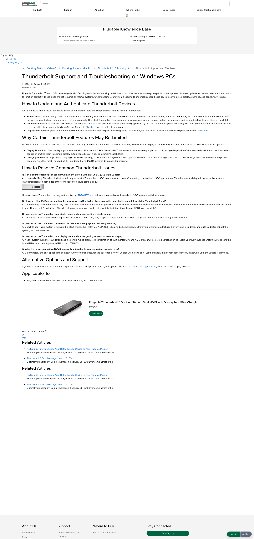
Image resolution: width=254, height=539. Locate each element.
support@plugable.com (209, 10)
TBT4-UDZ (83, 195)
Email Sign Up (168, 533)
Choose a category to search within (147, 36)
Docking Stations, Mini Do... (77, 68)
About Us (99, 10)
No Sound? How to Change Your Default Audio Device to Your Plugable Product (67, 349)
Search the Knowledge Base (73, 36)
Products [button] (37, 10)
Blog (24, 537)
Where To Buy (133, 10)
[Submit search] (231, 3)
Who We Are (28, 532)
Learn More (96, 313)
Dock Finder (169, 10)
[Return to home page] (29, 3)
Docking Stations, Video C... (42, 68)
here (93, 127)
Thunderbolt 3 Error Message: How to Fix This (50, 358)
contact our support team (143, 266)
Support (68, 10)
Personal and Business (104, 532)
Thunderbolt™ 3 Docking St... (114, 68)
